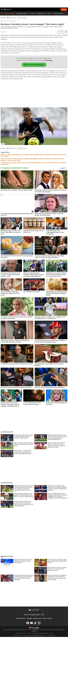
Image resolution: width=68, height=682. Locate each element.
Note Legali (24, 633)
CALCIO (5, 21)
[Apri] (2, 9)
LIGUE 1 (49, 13)
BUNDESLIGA (41, 13)
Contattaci (30, 618)
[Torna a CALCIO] (2, 13)
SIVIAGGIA (50, 629)
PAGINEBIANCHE (35, 629)
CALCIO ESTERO (12, 21)
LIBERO (5, 629)
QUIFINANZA (56, 629)
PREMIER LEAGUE (22, 13)
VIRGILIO (9, 629)
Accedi (64, 9)
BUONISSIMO (62, 629)
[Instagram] (39, 624)
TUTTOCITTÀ (42, 629)
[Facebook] (27, 624)
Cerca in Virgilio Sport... (33, 614)
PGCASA (30, 629)
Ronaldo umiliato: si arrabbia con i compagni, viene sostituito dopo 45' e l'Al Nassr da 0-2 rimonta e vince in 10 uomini (33, 155)
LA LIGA (32, 13)
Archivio (49, 618)
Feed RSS (44, 618)
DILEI (47, 629)
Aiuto (51, 633)
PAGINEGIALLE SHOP (22, 629)
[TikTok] (35, 624)
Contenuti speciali (21, 618)
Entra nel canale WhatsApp (35, 65)
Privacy (29, 633)
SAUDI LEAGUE (58, 13)
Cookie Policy (35, 633)
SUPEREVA (34, 631)
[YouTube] (31, 624)
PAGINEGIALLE (15, 629)
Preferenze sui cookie (44, 633)
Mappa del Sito (37, 618)
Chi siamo (18, 633)
